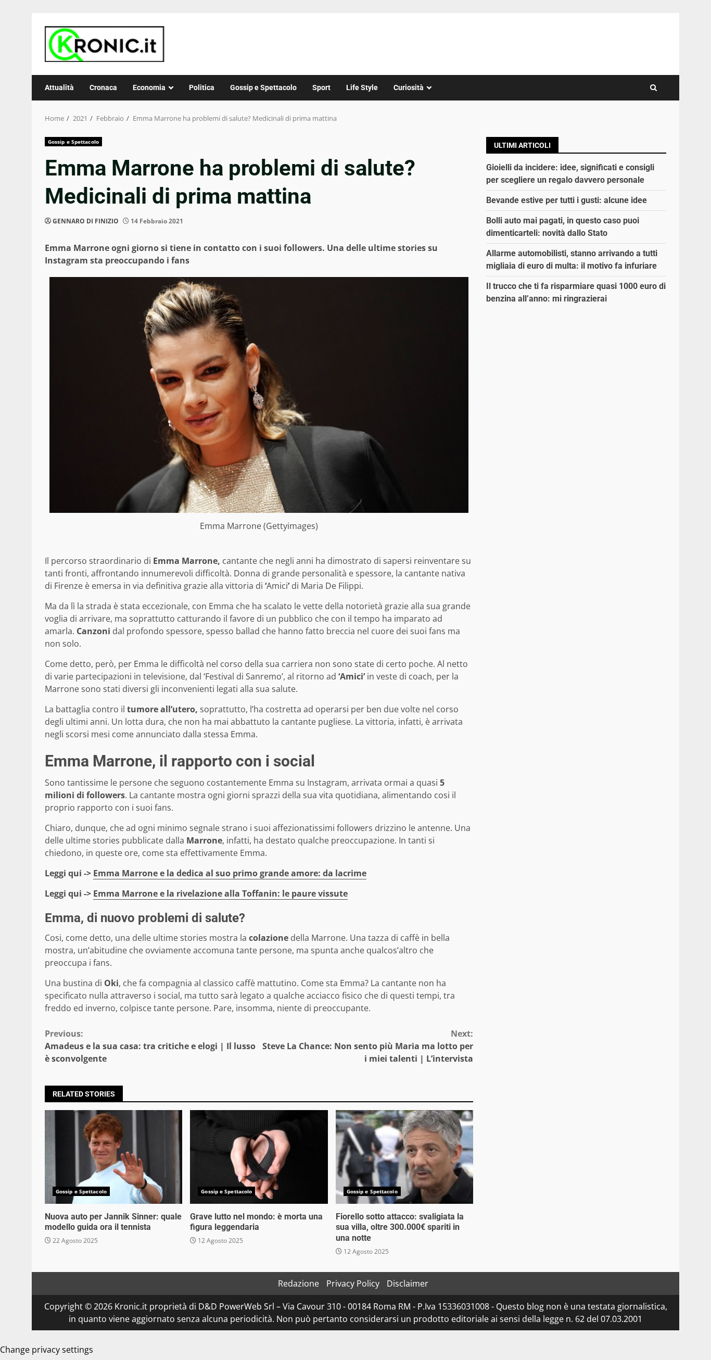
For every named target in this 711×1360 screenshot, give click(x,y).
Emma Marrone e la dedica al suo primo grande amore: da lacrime (229, 873)
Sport (321, 87)
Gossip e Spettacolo (263, 87)
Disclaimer (407, 1283)
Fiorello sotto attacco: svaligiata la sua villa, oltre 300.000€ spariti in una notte (404, 1157)
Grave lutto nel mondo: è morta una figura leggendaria (258, 1157)
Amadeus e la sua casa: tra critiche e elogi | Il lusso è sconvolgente (150, 1046)
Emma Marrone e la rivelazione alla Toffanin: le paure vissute (220, 893)
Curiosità (408, 87)
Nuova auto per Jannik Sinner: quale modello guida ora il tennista (113, 1157)
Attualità (59, 87)
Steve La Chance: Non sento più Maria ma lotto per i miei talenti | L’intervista (367, 1046)
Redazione (298, 1283)
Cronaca (103, 87)
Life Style (362, 87)
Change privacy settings (46, 1349)
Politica (201, 87)
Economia (149, 87)
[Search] (653, 88)
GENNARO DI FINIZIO (86, 221)
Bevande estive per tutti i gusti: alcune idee (566, 200)
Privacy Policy (352, 1283)
